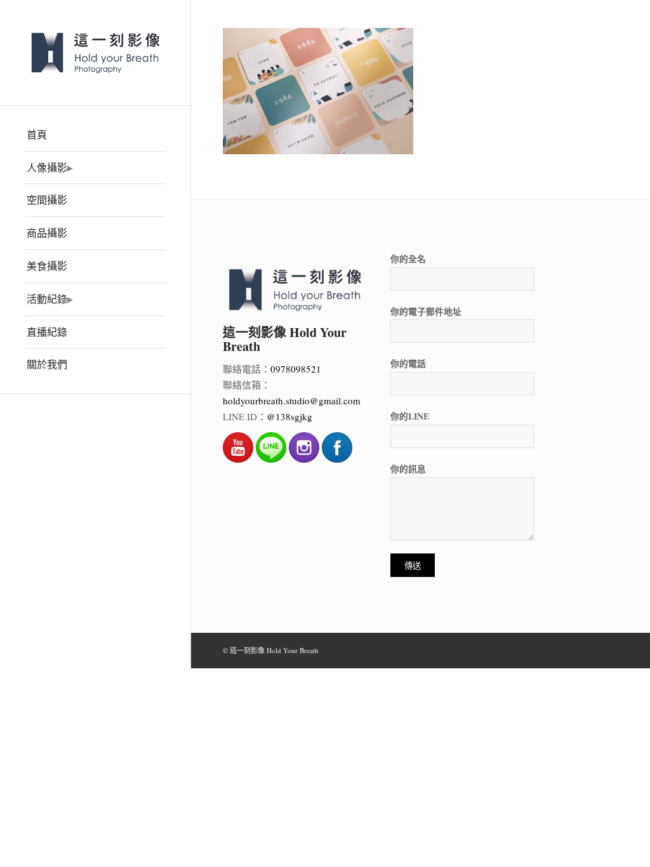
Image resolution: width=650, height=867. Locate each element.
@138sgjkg (289, 416)
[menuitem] (95, 135)
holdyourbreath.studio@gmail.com (292, 400)
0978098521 (295, 368)
